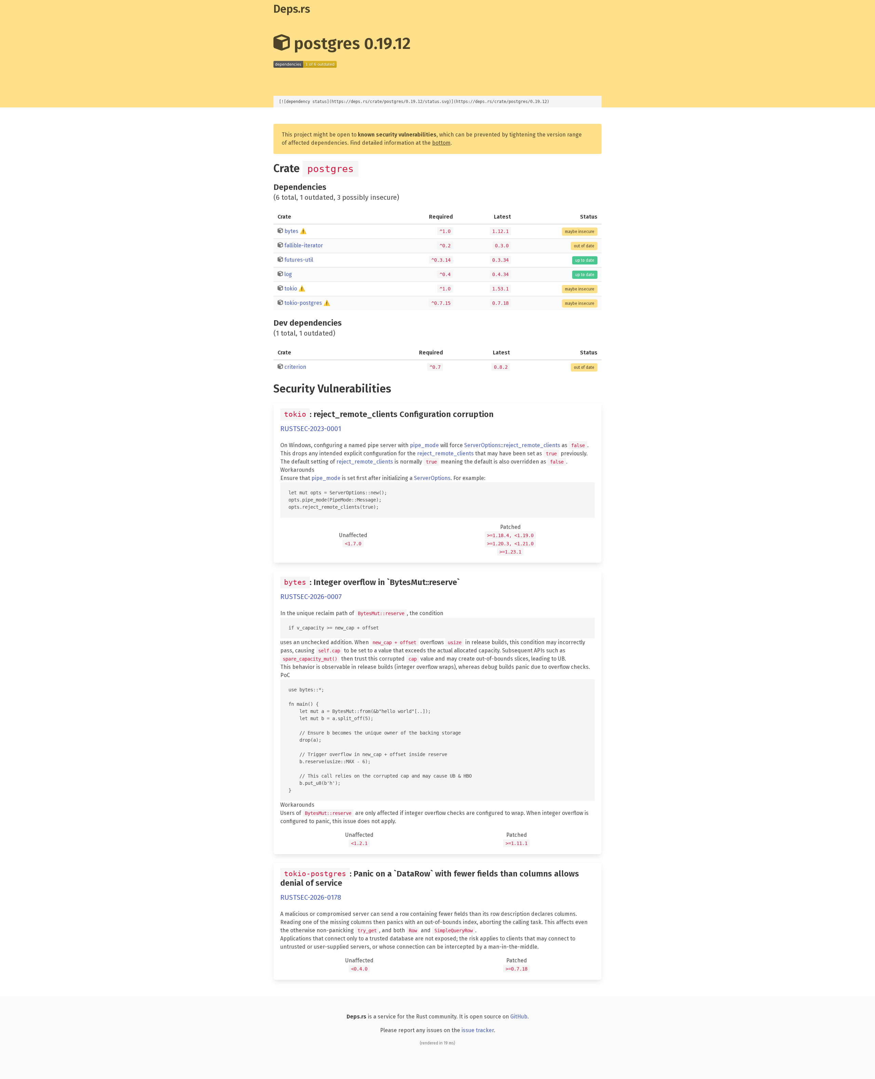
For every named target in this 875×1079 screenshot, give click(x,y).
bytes (291, 231)
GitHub (518, 1016)
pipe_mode (424, 445)
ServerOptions (482, 445)
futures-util (298, 260)
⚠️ (303, 231)
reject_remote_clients (531, 445)
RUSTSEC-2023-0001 (310, 429)
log (288, 274)
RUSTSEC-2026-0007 (311, 597)
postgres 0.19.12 (350, 43)
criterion (295, 367)
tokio (290, 288)
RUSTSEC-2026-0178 (310, 897)
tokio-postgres (303, 303)
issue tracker (477, 1030)
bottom (441, 143)
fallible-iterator (303, 245)
